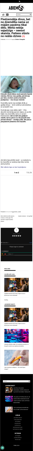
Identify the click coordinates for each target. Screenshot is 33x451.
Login (30, 242)
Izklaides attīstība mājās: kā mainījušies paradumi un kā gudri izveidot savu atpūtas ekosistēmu (21, 399)
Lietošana (17, 435)
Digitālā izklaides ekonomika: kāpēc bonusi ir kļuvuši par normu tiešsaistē (21, 389)
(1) (23, 36)
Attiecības (18, 421)
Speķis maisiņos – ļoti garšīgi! (25, 216)
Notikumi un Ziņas (18, 429)
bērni (16, 211)
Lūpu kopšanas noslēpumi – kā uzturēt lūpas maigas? (21, 408)
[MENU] (7, 15)
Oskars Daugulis (20, 39)
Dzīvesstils (8, 211)
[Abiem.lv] (3, 15)
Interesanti (18, 423)
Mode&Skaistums (17, 427)
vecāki (19, 211)
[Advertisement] (16, 58)
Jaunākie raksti (17, 417)
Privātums (18, 439)
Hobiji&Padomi (18, 419)
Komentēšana (17, 437)
